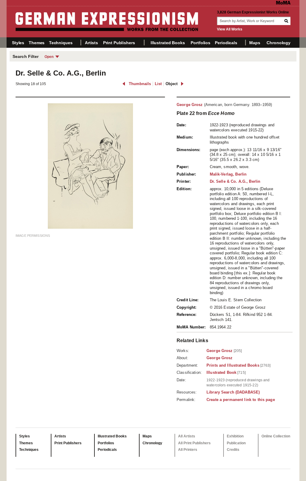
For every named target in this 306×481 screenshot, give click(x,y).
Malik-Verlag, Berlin (228, 174)
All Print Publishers (194, 443)
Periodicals (226, 42)
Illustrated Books (168, 42)
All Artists (186, 436)
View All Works (229, 29)
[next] (182, 84)
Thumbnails (140, 84)
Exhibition (235, 436)
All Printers (187, 450)
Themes (37, 42)
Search (286, 21)
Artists (91, 42)
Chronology (278, 42)
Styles (18, 42)
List (158, 84)
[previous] (124, 84)
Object (172, 84)
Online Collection (275, 436)
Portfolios (200, 42)
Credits (233, 450)
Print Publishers (119, 42)
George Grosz (190, 104)
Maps (254, 42)
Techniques (61, 42)
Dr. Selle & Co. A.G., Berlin (235, 181)
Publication (236, 443)
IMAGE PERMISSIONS (33, 235)
